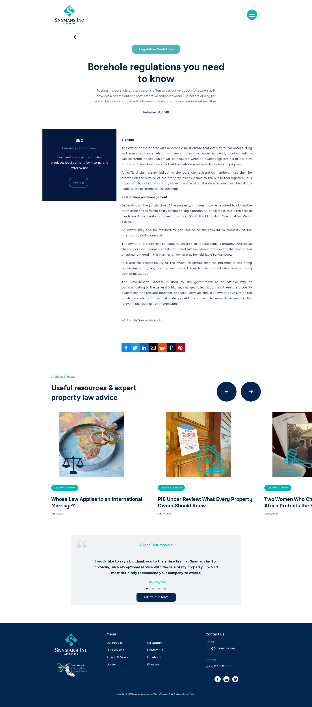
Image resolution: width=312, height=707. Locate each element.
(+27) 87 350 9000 (219, 666)
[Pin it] (180, 347)
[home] (69, 15)
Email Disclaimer (176, 694)
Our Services (115, 650)
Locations (154, 657)
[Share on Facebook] (126, 347)
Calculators (154, 643)
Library (111, 664)
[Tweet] (135, 347)
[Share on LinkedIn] (144, 347)
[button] (252, 15)
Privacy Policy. (189, 694)
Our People (114, 643)
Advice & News (117, 657)
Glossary (153, 664)
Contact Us (155, 650)
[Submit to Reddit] (162, 347)
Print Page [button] (78, 183)
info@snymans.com (220, 648)
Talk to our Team (156, 597)
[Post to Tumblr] (171, 347)
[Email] (153, 347)
